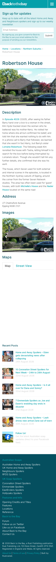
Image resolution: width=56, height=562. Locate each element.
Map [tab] (8, 265)
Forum (5, 521)
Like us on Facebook (13, 527)
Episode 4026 (12, 119)
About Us (6, 553)
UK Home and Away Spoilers (17, 467)
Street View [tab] (24, 265)
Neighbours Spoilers (13, 471)
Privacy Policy (33, 553)
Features (7, 505)
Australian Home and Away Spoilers (21, 464)
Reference (8, 512)
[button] (6, 235)
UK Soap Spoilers (12, 478)
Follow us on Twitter (13, 524)
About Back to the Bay (14, 530)
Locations (16, 48)
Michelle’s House (29, 186)
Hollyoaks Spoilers (12, 493)
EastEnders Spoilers (13, 489)
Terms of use (19, 553)
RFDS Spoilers (9, 474)
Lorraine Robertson (12, 146)
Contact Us (8, 534)
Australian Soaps (12, 459)
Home (5, 48)
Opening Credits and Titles (16, 502)
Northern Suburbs (32, 48)
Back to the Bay (14, 4)
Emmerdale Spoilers (13, 486)
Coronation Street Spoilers (16, 483)
